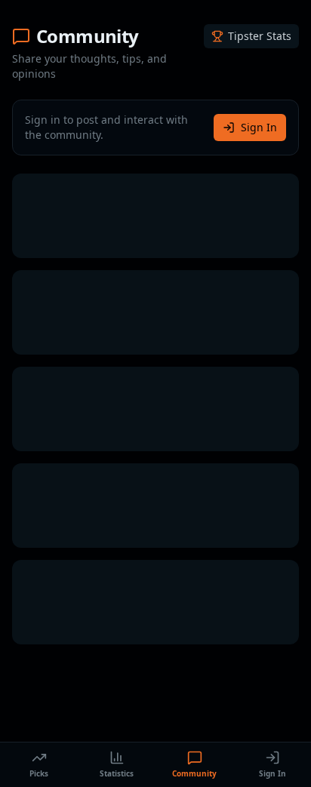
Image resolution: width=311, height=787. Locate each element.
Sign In (259, 127)
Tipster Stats (259, 36)
